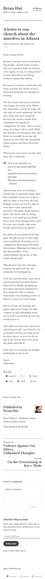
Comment (33, 507)
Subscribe (11, 543)
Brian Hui (12, 8)
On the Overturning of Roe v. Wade (25, 462)
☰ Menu (37, 8)
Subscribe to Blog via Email (15, 519)
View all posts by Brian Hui (15, 426)
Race (19, 397)
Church (13, 397)
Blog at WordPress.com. (12, 568)
